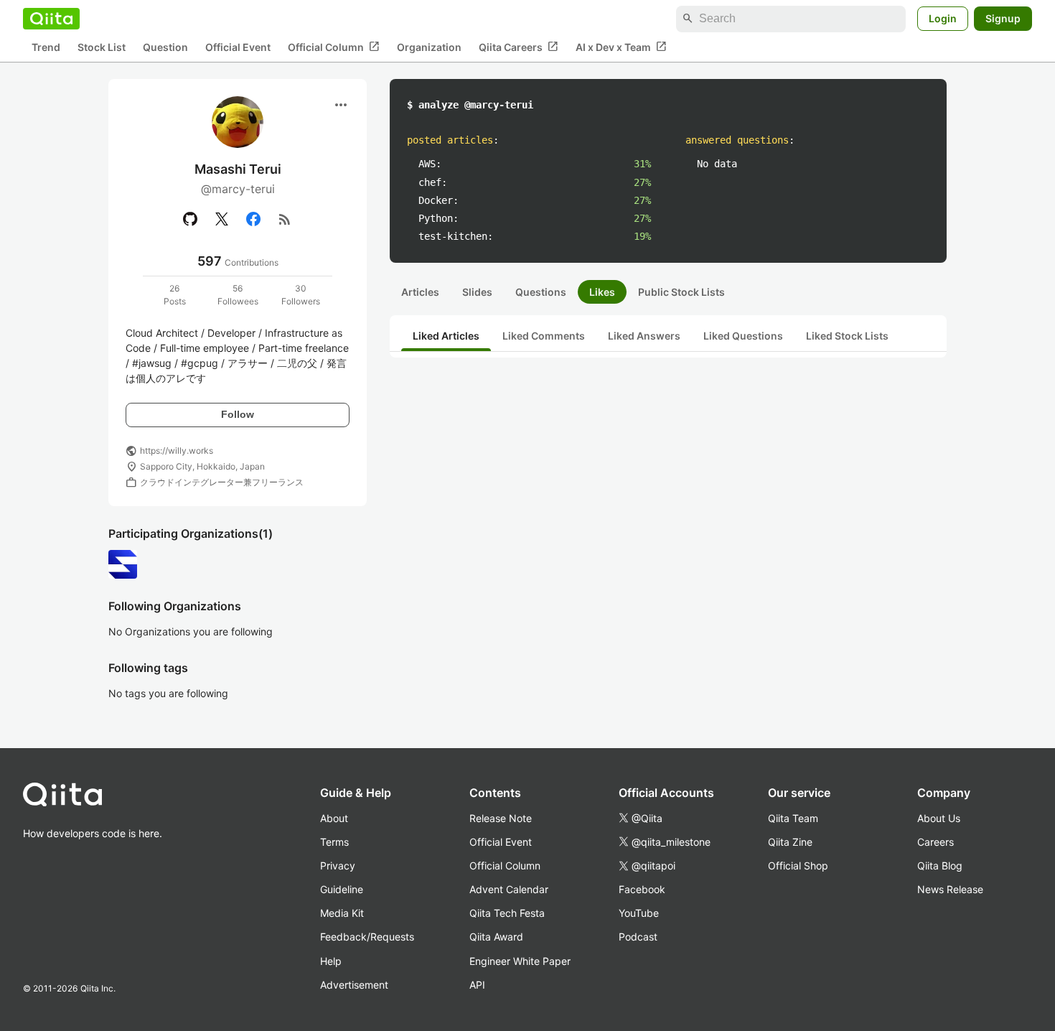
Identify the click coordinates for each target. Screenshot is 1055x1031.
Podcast (638, 936)
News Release (950, 889)
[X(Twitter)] (222, 219)
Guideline (341, 889)
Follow (237, 414)
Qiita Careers (518, 46)
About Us (938, 818)
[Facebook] (253, 219)
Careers (935, 842)
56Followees (237, 295)
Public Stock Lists (681, 292)
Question (165, 47)
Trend (46, 47)
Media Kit (342, 913)
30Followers (300, 295)
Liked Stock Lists (847, 336)
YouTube (639, 913)
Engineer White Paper (520, 961)
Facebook (642, 889)
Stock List (102, 47)
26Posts (175, 295)
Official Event (238, 47)
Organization (429, 47)
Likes (602, 292)
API (477, 985)
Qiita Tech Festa (507, 913)
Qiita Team (793, 818)
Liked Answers (644, 336)
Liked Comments (543, 336)
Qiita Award (496, 936)
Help (331, 961)
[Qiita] (51, 18)
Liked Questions (743, 336)
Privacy (337, 865)
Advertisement (354, 985)
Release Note (500, 818)
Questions (540, 292)
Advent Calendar (508, 889)
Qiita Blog (939, 865)
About (334, 818)
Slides (477, 292)
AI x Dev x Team (621, 46)
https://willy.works (176, 450)
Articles (420, 292)
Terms (334, 842)
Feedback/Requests (367, 936)
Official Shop (798, 865)
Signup (1003, 18)
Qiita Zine (790, 842)
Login (943, 18)
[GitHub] (190, 219)
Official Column (334, 46)
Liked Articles (446, 336)
